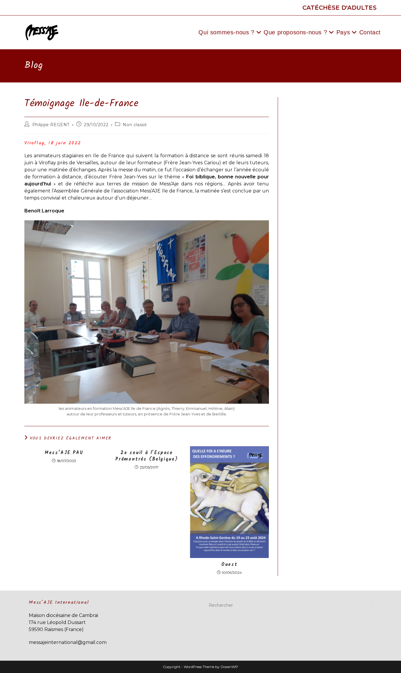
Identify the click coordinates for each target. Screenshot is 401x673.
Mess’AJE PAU (64, 453)
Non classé (135, 124)
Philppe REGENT (51, 124)
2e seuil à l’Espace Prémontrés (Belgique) (146, 456)
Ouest (229, 565)
